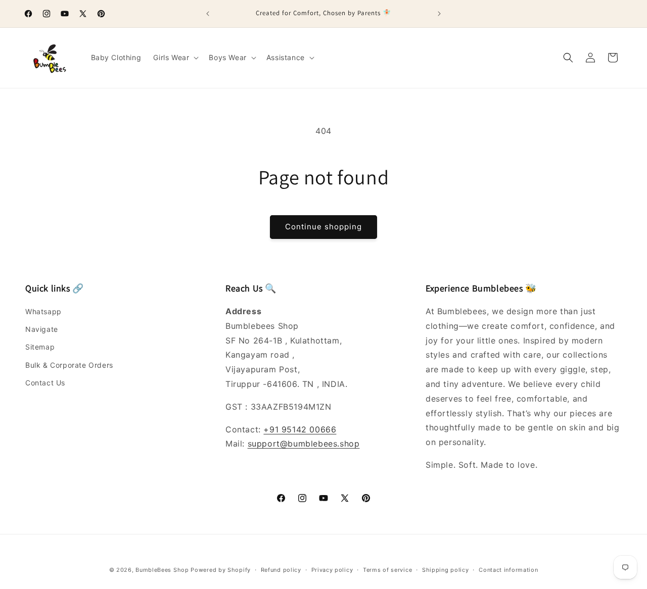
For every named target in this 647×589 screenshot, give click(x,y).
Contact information (508, 569)
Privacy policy (332, 569)
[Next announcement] (439, 13)
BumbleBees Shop (162, 569)
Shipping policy (445, 569)
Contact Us (45, 382)
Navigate (41, 329)
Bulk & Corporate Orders (69, 365)
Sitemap (40, 346)
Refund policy (281, 569)
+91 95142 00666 (299, 429)
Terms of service (387, 569)
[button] (175, 57)
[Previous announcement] (208, 13)
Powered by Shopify (221, 569)
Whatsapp (43, 311)
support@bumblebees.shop (304, 443)
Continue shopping (323, 226)
